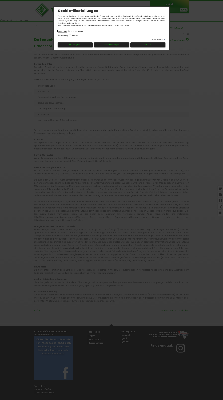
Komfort (75, 36)
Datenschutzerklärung (77, 31)
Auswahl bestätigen (111, 45)
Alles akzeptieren (75, 45)
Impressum (62, 31)
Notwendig (64, 36)
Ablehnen (147, 45)
